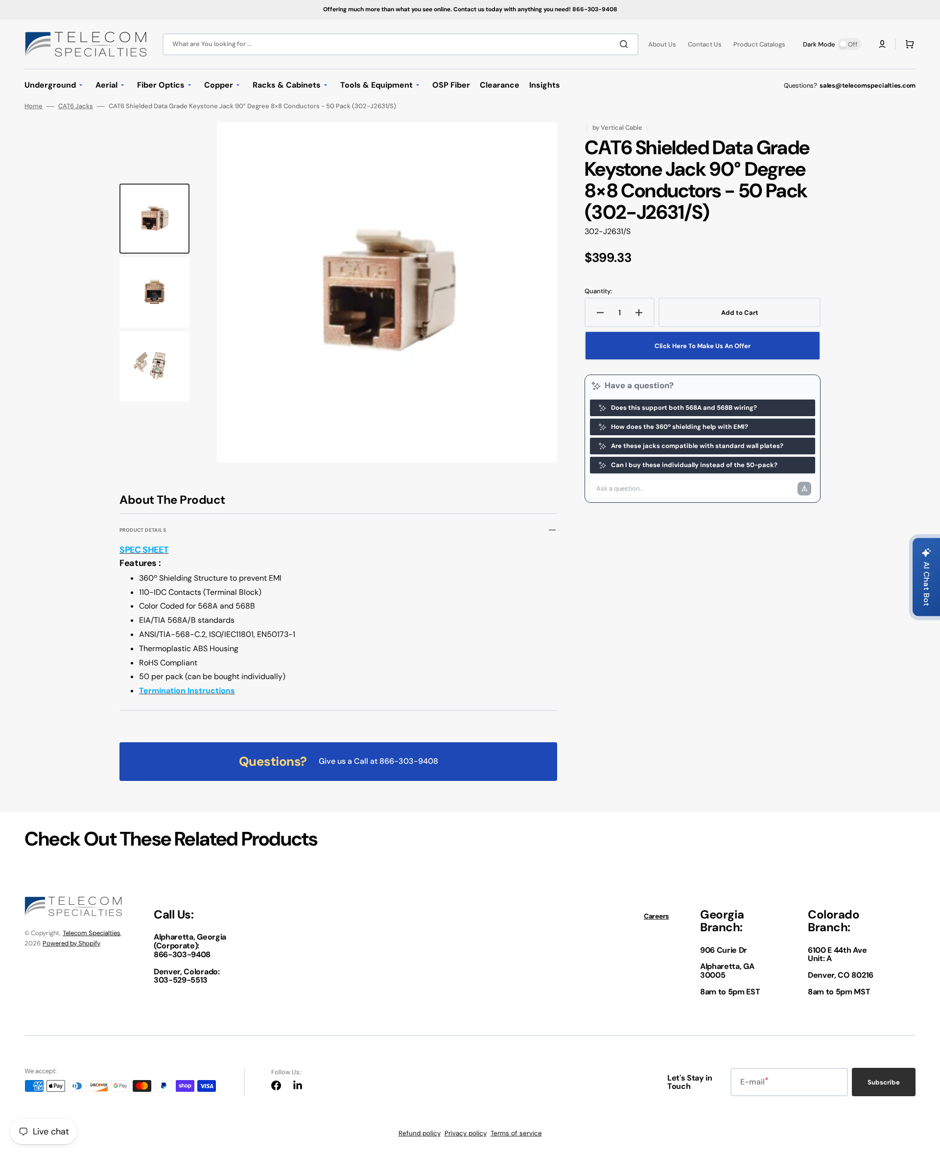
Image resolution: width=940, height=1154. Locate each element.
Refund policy (420, 1133)
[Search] (625, 44)
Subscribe (884, 1082)
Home (33, 106)
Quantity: (598, 291)
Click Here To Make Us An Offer (703, 346)
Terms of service (516, 1133)
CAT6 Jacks (75, 106)
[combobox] (400, 44)
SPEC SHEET (143, 550)
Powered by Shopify (71, 943)
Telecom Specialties (91, 933)
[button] (882, 44)
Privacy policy (466, 1133)
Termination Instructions (187, 690)
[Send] (804, 488)
